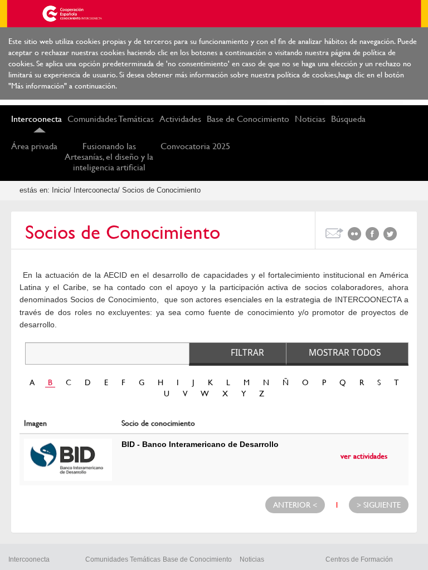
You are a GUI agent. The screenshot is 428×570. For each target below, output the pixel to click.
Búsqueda (348, 119)
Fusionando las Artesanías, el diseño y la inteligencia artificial (109, 157)
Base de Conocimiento (248, 119)
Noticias (310, 119)
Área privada (34, 146)
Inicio (60, 190)
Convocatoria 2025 (195, 146)
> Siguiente (379, 504)
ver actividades (364, 455)
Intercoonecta (36, 119)
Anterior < (295, 504)
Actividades (180, 119)
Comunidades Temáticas (110, 119)
